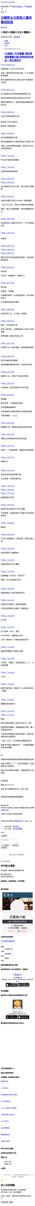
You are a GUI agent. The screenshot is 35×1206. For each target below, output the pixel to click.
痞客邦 (16, 821)
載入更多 (4, 836)
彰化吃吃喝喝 (17, 829)
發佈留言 (4, 847)
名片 (6, 45)
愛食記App (19, 977)
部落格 (7, 43)
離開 (11, 1202)
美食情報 (17, 37)
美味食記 (16, 826)
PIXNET (9, 1175)
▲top (2, 832)
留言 (20, 821)
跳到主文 (4, 27)
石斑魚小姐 (5, 810)
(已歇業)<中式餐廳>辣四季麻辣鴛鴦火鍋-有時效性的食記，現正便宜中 (19, 57)
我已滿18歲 (5, 1202)
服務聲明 (21, 1177)
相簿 (6, 41)
